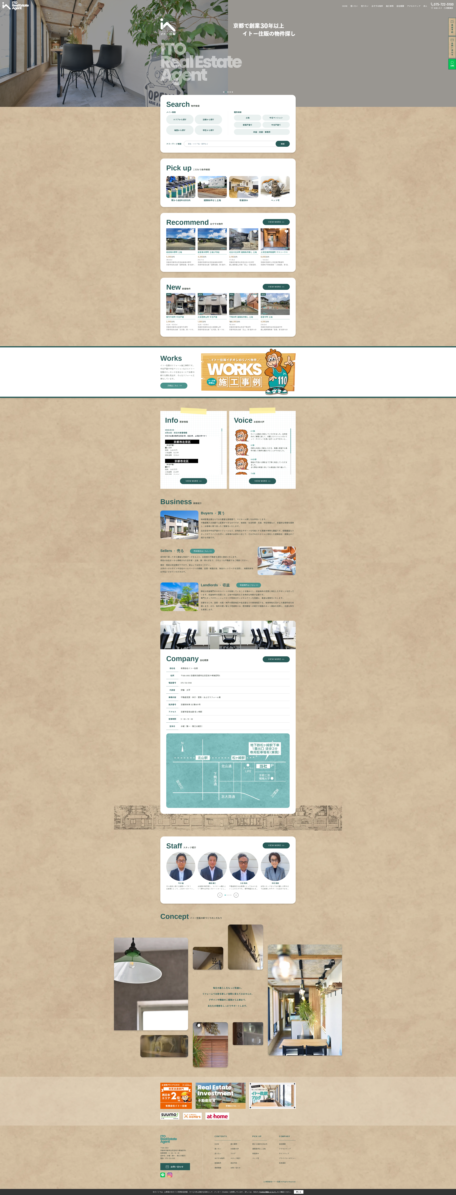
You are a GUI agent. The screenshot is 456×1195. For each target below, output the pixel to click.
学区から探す (208, 130)
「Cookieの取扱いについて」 (267, 1192)
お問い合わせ (177, 1166)
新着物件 (218, 1163)
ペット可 (255, 1158)
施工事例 (390, 6)
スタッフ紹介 (235, 1158)
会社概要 (400, 6)
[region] (193, 451)
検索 (283, 143)
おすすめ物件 (377, 6)
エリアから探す (180, 119)
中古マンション (276, 117)
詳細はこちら (173, 386)
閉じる (298, 1192)
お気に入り (438, 8)
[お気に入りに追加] (192, 231)
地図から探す (180, 130)
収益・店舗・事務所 (261, 131)
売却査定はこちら (201, 551)
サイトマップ (284, 1153)
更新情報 (218, 1168)
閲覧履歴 (449, 8)
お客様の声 (234, 1149)
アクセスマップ (413, 6)
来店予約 (233, 1163)
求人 (425, 6)
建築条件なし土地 (259, 1149)
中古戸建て (276, 124)
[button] (223, 92)
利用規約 (282, 1163)
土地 (247, 117)
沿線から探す (208, 119)
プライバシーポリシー (287, 1158)
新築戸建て (247, 124)
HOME (344, 6)
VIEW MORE (274, 222)
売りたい (365, 6)
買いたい (354, 6)
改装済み (255, 1153)
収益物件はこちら (247, 585)
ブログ (232, 1153)
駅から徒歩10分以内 (259, 1144)
